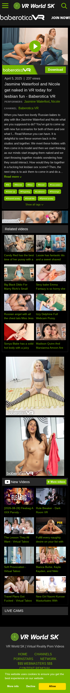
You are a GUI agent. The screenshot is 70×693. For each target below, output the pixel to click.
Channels (43, 654)
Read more (11, 176)
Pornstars (23, 659)
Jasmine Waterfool (37, 101)
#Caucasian (55, 185)
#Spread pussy (46, 198)
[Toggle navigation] (5, 6)
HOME (22, 654)
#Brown (41, 185)
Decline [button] (30, 686)
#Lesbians (40, 192)
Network (48, 659)
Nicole (55, 101)
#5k (7, 185)
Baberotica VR (28, 108)
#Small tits (29, 198)
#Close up (10, 192)
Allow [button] (52, 686)
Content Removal (35, 668)
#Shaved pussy (13, 198)
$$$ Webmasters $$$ (35, 663)
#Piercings (54, 192)
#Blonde (18, 185)
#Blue (30, 185)
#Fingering (25, 192)
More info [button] (13, 686)
